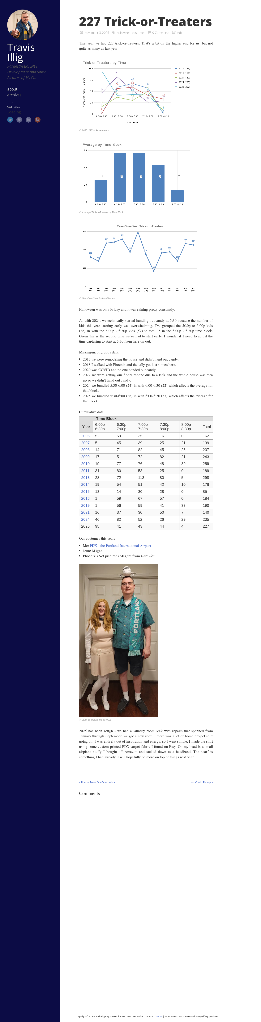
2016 (85, 498)
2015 (85, 491)
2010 (85, 464)
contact (13, 106)
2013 (85, 477)
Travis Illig (21, 52)
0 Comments (160, 33)
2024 (85, 519)
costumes (138, 33)
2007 (85, 443)
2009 (85, 457)
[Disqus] (146, 851)
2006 (85, 436)
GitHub (19, 120)
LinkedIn (28, 120)
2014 (85, 484)
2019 (85, 505)
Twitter (10, 120)
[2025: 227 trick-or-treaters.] (136, 126)
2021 (85, 512)
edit (179, 33)
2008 (85, 450)
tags (10, 100)
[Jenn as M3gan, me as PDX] (118, 715)
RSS (38, 120)
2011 (85, 471)
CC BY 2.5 (158, 1017)
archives (14, 94)
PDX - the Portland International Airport (120, 545)
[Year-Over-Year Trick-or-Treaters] (140, 294)
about (12, 89)
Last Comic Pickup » (201, 782)
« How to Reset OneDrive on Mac (97, 782)
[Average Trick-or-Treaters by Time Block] (136, 207)
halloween (123, 33)
